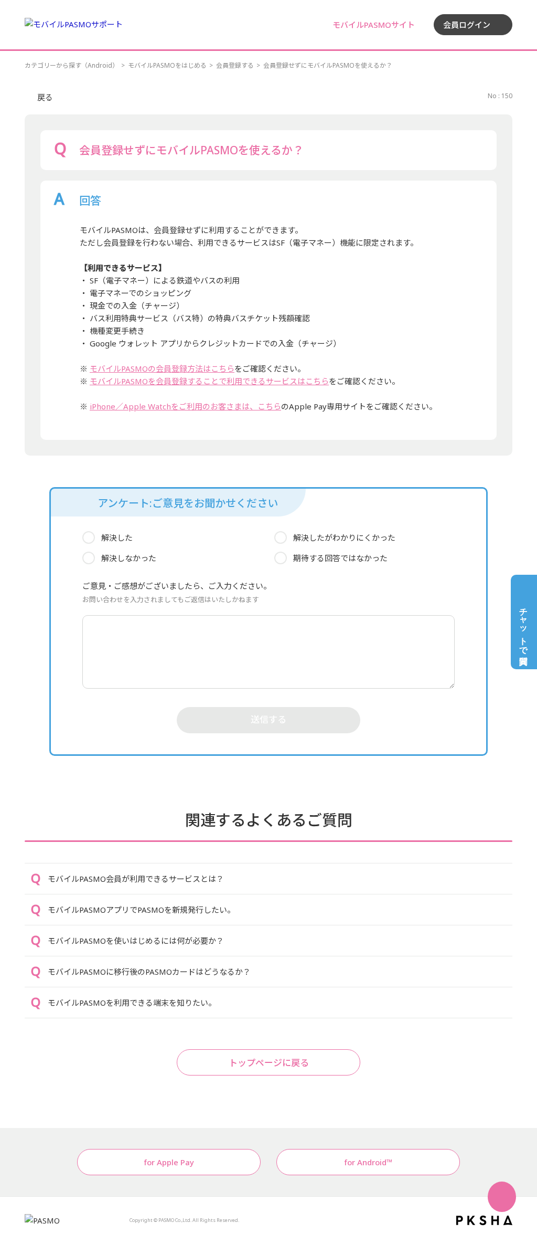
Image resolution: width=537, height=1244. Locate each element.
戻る (45, 97)
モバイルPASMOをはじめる (167, 65)
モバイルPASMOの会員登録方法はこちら (162, 368)
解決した (117, 537)
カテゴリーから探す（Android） (72, 65)
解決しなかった (128, 558)
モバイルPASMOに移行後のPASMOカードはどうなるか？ (149, 971)
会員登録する (235, 65)
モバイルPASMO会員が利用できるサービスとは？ (136, 878)
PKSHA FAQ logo (484, 1220)
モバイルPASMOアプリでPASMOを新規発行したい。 (141, 909)
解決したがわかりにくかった (344, 537)
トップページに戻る (269, 1063)
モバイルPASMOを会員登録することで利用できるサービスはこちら (209, 381)
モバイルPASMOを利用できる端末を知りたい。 (132, 1002)
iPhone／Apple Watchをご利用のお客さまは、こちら (185, 406)
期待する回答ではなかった (340, 558)
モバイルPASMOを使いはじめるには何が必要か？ (136, 940)
